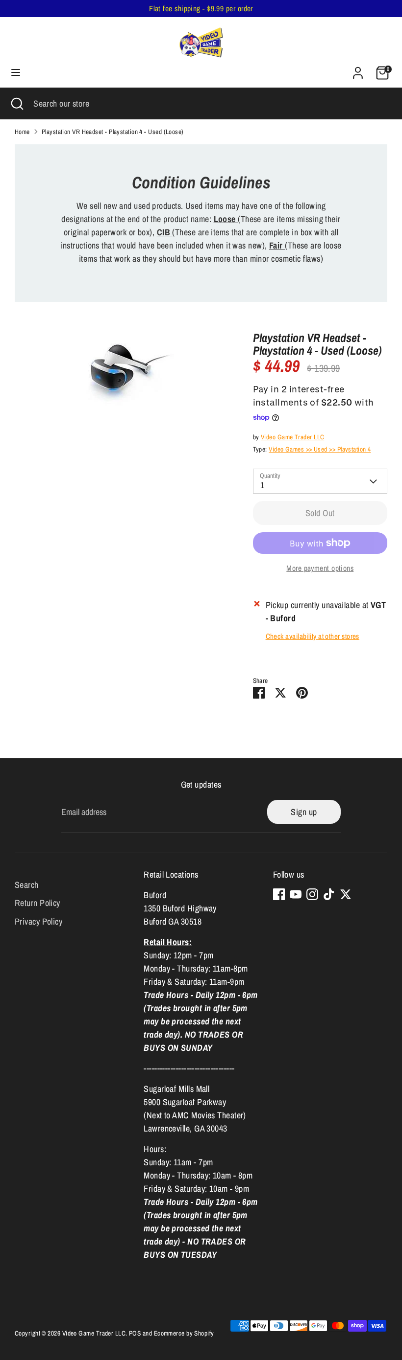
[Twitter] (346, 894)
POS (135, 1333)
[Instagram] (312, 894)
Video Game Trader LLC (292, 436)
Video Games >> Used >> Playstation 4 (320, 449)
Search (27, 885)
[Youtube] (296, 894)
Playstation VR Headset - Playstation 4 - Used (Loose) (113, 131)
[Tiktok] (329, 894)
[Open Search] (16, 103)
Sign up (304, 812)
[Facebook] (279, 894)
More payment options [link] (319, 568)
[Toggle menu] (15, 73)
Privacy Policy (38, 921)
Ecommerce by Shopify (184, 1333)
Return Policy (37, 903)
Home (22, 131)
